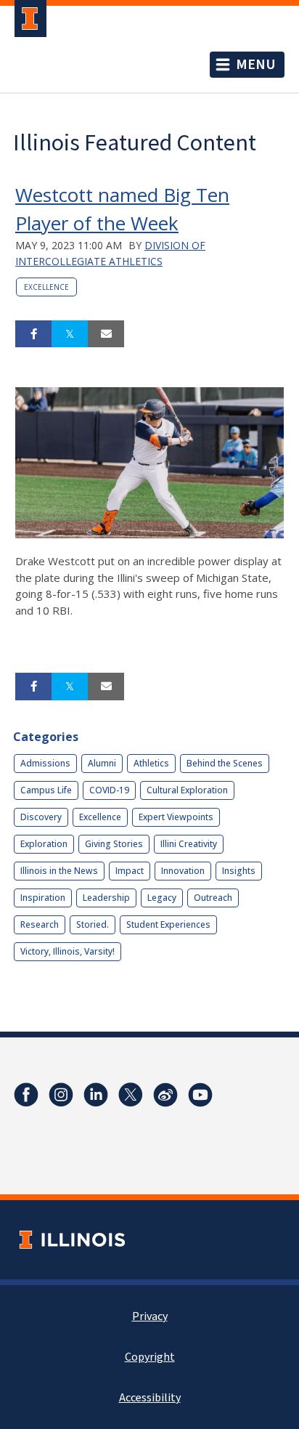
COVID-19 (109, 790)
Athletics (151, 763)
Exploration (43, 844)
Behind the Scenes (225, 763)
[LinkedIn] (96, 1095)
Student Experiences (168, 924)
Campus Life (46, 790)
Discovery (41, 817)
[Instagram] (61, 1095)
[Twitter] (131, 1095)
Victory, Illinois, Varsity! (67, 951)
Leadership (106, 897)
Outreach (213, 897)
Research (39, 924)
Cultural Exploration (187, 790)
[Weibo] (165, 1095)
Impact (129, 871)
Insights (238, 871)
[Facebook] (26, 1095)
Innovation (183, 871)
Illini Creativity (188, 844)
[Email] (106, 334)
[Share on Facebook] (33, 334)
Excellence (46, 287)
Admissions (45, 763)
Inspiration (42, 897)
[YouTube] (200, 1095)
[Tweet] (70, 334)
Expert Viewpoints (176, 817)
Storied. (92, 924)
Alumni (102, 763)
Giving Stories (114, 844)
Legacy (161, 897)
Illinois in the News (59, 871)
